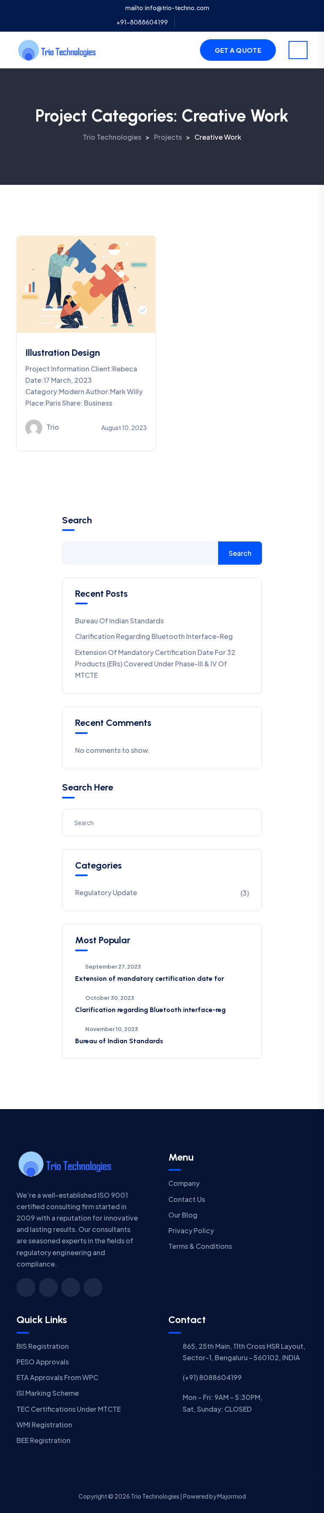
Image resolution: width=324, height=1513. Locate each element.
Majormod (231, 1496)
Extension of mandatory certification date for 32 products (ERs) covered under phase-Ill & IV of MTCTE (155, 663)
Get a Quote (238, 50)
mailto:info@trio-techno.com (167, 7)
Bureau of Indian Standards (119, 620)
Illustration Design (62, 352)
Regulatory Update (106, 892)
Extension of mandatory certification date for (149, 978)
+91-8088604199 (142, 22)
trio (52, 426)
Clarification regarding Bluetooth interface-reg (154, 636)
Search (77, 520)
